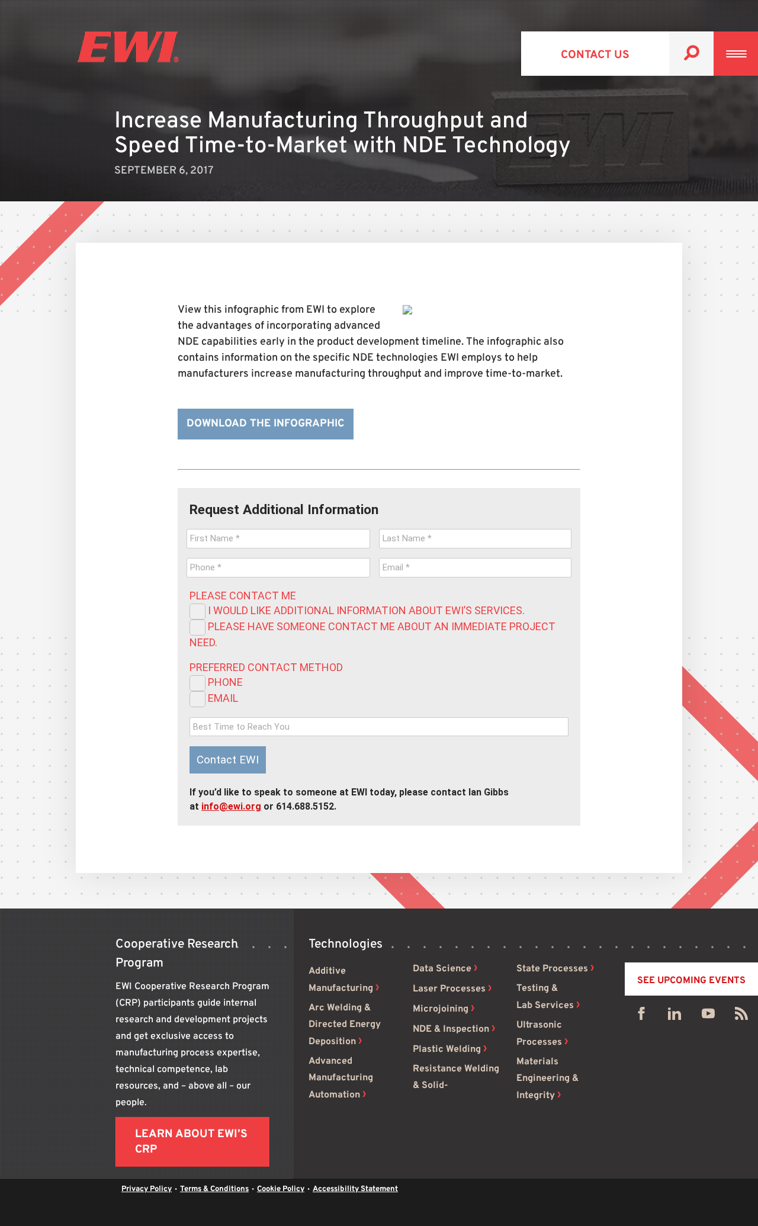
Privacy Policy (146, 1189)
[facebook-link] (641, 1016)
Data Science (442, 969)
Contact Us (595, 55)
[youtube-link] (708, 1016)
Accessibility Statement (355, 1189)
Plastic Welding (447, 1049)
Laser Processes (449, 989)
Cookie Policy (280, 1189)
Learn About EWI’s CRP (191, 1142)
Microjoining (440, 1009)
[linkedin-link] (674, 1016)
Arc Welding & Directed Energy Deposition (345, 1025)
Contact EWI (228, 759)
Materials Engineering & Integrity (547, 1079)
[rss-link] (741, 1016)
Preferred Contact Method (266, 667)
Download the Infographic (266, 424)
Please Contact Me (243, 595)
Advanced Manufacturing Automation (341, 1078)
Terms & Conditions (214, 1189)
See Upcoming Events (691, 981)
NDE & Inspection (451, 1029)
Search (691, 53)
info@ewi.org (231, 806)
